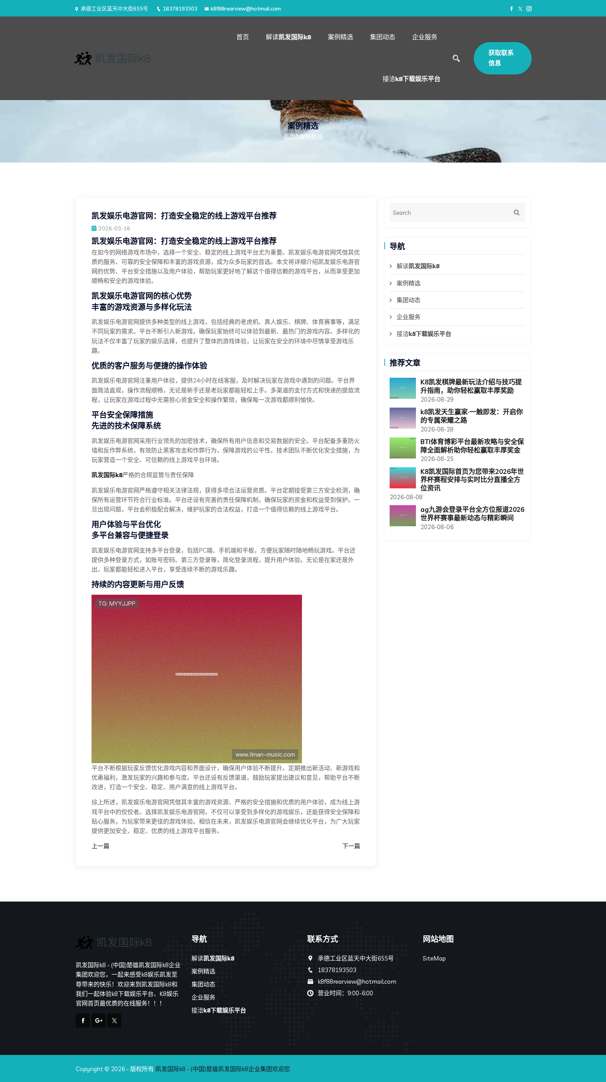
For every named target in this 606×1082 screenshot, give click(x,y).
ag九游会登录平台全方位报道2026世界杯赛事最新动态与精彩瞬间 (472, 513)
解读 (288, 37)
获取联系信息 (501, 58)
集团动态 (382, 37)
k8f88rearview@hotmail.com (246, 8)
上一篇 (100, 846)
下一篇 (351, 846)
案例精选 (340, 37)
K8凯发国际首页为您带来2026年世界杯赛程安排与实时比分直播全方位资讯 (472, 480)
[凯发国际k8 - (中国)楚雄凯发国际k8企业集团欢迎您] (128, 58)
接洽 (411, 79)
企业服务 (424, 37)
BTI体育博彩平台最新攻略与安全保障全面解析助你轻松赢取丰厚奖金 (472, 445)
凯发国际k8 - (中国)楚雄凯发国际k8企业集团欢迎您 (222, 1069)
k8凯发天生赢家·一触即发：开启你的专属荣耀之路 (471, 416)
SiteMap (434, 958)
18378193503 (180, 8)
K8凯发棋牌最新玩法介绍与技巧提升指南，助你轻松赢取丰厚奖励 (471, 386)
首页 (242, 37)
